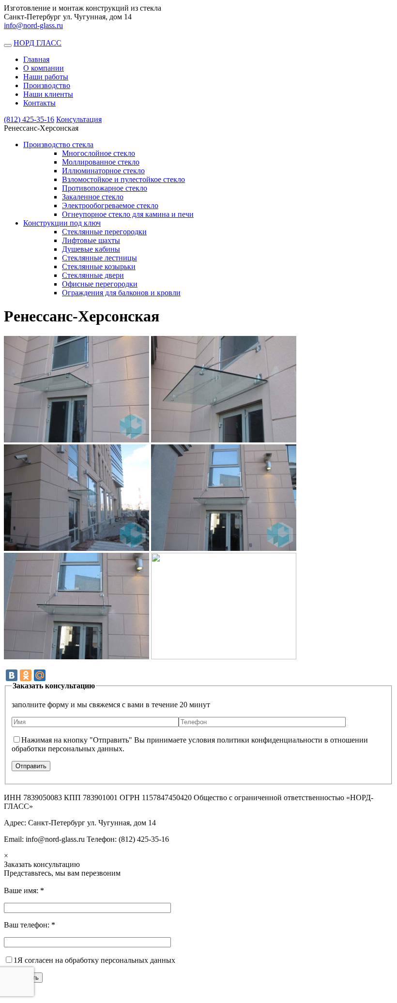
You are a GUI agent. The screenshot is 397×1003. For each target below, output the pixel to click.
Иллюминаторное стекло (103, 171)
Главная (36, 59)
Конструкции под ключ (62, 223)
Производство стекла (58, 144)
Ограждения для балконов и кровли (121, 293)
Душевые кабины (91, 249)
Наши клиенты (48, 94)
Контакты (39, 103)
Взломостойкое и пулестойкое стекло (123, 179)
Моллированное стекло (100, 162)
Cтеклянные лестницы (99, 258)
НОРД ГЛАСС (37, 43)
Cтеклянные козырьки (99, 266)
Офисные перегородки (99, 284)
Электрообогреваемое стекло (110, 205)
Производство (46, 85)
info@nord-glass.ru (33, 25)
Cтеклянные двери (93, 275)
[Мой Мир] (40, 675)
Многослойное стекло (98, 153)
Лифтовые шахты (91, 240)
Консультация (79, 119)
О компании (43, 68)
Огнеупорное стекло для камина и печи (128, 214)
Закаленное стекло (92, 197)
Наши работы (45, 77)
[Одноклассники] (25, 675)
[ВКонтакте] (11, 675)
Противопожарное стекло (104, 188)
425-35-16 (29, 119)
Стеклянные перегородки (104, 232)
